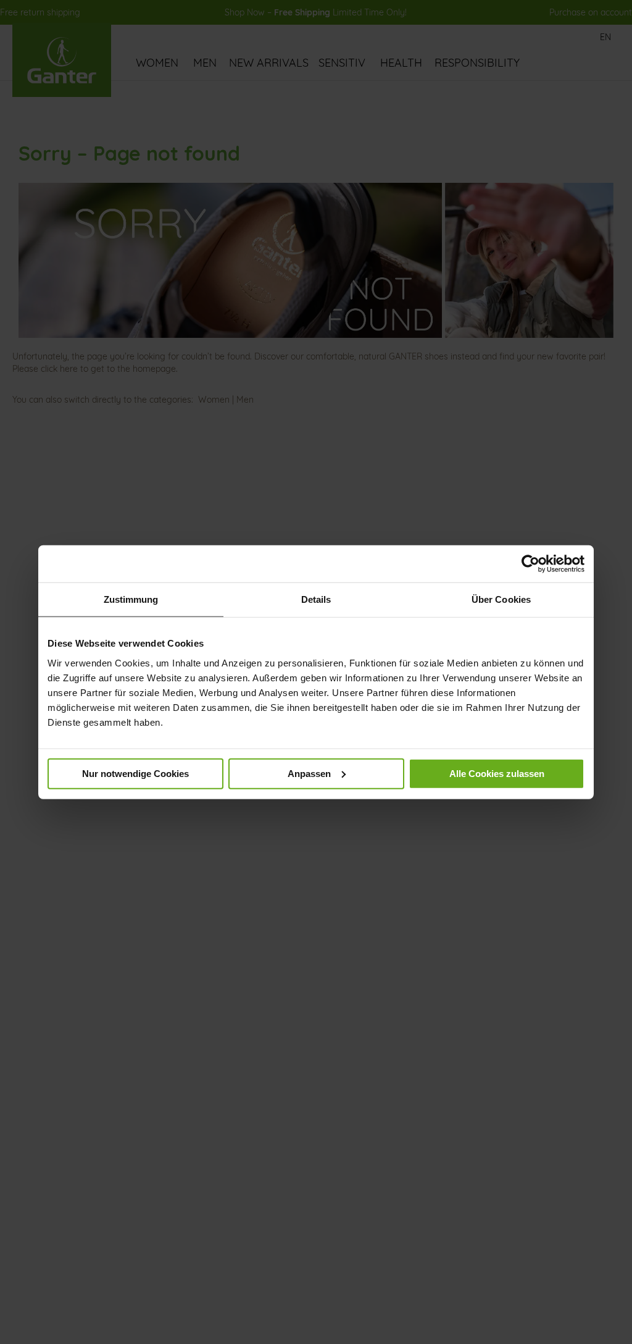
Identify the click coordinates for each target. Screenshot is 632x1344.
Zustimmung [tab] (131, 599)
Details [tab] (316, 599)
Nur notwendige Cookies (135, 773)
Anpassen (309, 773)
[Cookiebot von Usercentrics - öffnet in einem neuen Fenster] (530, 564)
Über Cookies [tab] (501, 599)
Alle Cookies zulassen (496, 773)
